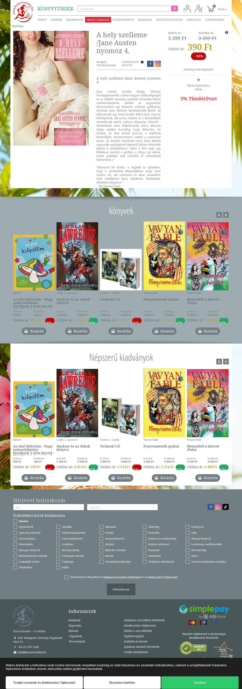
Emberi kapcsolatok (73, 532)
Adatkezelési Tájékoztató (140, 625)
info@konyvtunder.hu (31, 652)
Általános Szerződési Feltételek (144, 620)
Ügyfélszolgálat (134, 636)
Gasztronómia (27, 538)
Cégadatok (75, 636)
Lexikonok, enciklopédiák (206, 544)
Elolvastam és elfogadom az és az (124, 577)
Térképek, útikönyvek (161, 561)
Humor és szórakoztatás (162, 538)
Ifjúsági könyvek (201, 538)
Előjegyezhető (123, 19)
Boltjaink (74, 620)
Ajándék (56, 19)
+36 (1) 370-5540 (28, 647)
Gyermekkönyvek (72, 538)
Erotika (109, 532)
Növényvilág (198, 550)
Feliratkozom (121, 589)
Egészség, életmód (29, 532)
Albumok (110, 526)
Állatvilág (153, 526)
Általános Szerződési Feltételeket (122, 577)
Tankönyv (68, 561)
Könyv (42, 19)
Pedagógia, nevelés (73, 555)
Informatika (26, 544)
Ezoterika (153, 532)
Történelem (25, 567)
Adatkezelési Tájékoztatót (163, 577)
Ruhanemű (154, 555)
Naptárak (153, 550)
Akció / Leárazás (98, 19)
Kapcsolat (194, 19)
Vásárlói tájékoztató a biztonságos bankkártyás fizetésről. (204, 635)
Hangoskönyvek (114, 538)
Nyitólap (17, 26)
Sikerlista (145, 19)
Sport (194, 555)
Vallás (65, 567)
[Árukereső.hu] (193, 649)
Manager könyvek (29, 550)
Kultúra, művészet (158, 544)
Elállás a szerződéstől (138, 631)
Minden (23, 521)
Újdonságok (74, 19)
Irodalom (67, 544)
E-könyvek (197, 526)
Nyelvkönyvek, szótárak (33, 555)
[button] (218, 7)
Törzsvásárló (214, 19)
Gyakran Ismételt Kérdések (141, 646)
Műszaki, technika (115, 550)
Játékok (109, 544)
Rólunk (73, 631)
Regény (109, 555)
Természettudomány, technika (208, 561)
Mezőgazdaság (70, 550)
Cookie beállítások (136, 652)
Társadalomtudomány (118, 561)
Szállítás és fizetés (169, 19)
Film (194, 532)
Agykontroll (26, 526)
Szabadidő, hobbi (29, 561)
